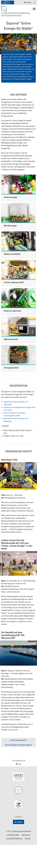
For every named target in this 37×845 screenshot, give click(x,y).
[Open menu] (34, 9)
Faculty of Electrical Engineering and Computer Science (15, 14)
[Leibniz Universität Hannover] (7, 2)
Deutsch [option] (28, 2)
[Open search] (35, 2)
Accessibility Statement (14, 838)
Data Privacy (26, 835)
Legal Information (13, 835)
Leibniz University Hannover (21, 831)
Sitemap (28, 838)
